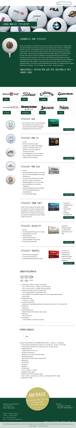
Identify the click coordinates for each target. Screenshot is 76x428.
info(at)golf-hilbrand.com (14, 419)
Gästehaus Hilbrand (64, 406)
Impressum (47, 421)
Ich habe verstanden (43, 426)
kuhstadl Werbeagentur (65, 407)
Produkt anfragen (69, 129)
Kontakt (68, 421)
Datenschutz (63, 421)
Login (73, 421)
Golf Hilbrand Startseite (38, 3)
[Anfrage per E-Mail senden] (38, 399)
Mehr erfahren (33, 426)
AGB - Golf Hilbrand (54, 421)
